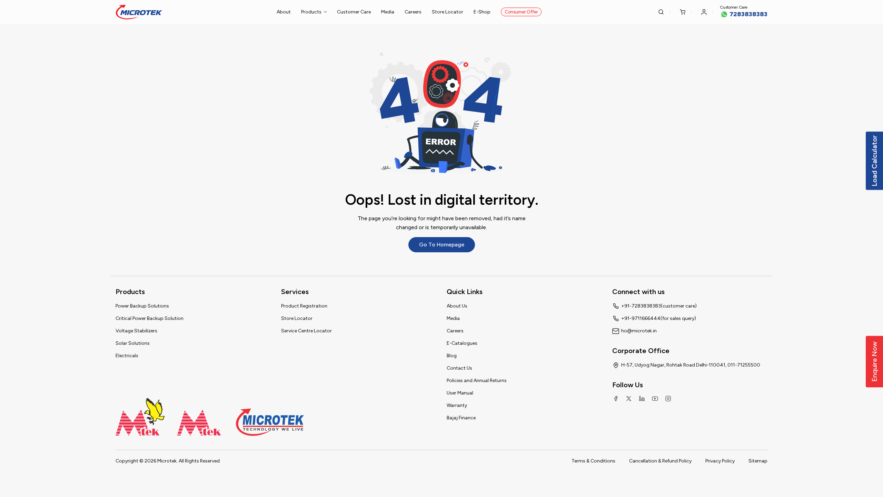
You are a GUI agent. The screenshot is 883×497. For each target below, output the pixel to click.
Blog (452, 356)
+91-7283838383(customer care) (659, 306)
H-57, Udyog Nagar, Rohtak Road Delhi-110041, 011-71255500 (690, 365)
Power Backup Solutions (142, 306)
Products (311, 12)
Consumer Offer (521, 11)
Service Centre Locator (306, 331)
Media (387, 12)
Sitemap (757, 461)
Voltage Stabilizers (136, 331)
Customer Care (354, 12)
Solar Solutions (133, 343)
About (284, 12)
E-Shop (482, 12)
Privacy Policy (720, 461)
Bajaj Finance (461, 418)
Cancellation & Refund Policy (660, 461)
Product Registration (304, 306)
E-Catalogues (462, 343)
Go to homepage (441, 244)
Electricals (127, 356)
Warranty (457, 405)
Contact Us (459, 368)
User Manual (460, 393)
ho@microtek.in (639, 331)
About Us (457, 306)
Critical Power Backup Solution (149, 318)
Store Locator (447, 12)
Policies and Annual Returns (477, 380)
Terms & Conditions (593, 461)
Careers (413, 12)
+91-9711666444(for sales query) (658, 318)
